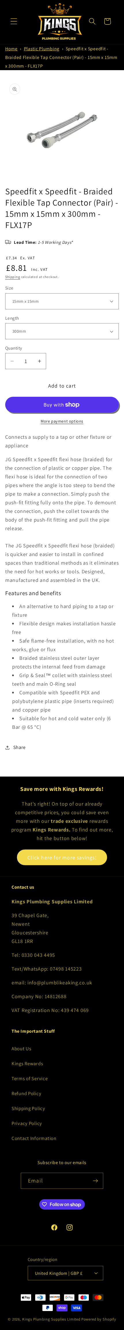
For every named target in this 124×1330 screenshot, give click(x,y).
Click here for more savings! (62, 857)
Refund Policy (26, 1093)
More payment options (62, 421)
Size (9, 288)
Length (12, 318)
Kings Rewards (27, 1063)
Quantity (13, 348)
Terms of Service (30, 1078)
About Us (21, 1048)
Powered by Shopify (98, 1319)
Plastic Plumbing (42, 49)
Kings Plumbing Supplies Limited (51, 1319)
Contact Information (34, 1138)
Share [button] (19, 747)
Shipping (12, 277)
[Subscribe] (95, 1181)
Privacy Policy (27, 1123)
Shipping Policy (28, 1108)
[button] (14, 21)
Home (11, 49)
